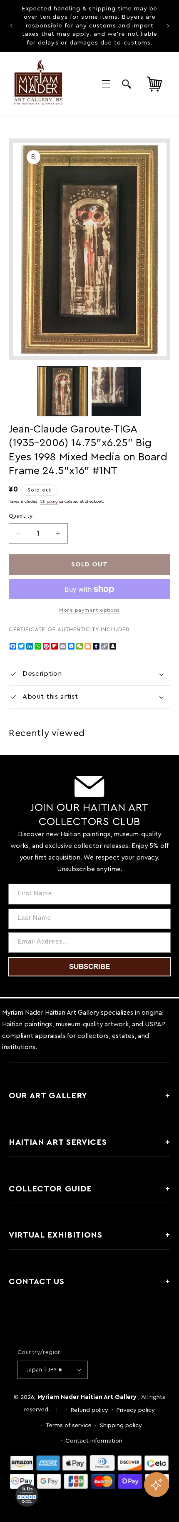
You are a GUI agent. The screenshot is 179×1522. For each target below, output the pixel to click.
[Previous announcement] (11, 26)
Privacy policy (136, 1410)
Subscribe (89, 967)
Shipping (49, 501)
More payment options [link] (89, 610)
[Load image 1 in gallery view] (62, 391)
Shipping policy (121, 1425)
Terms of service (69, 1425)
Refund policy (89, 1410)
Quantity (20, 516)
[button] (105, 83)
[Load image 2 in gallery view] (116, 391)
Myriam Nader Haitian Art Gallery (87, 1397)
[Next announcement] (168, 26)
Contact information (93, 1441)
